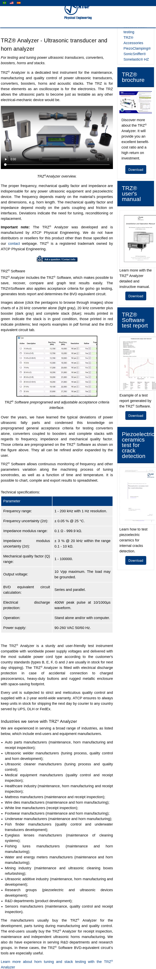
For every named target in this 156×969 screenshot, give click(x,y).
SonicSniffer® (134, 48)
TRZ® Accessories (137, 37)
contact (80, 238)
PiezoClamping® (136, 43)
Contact (30, 955)
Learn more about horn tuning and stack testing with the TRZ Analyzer (55, 923)
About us (13, 955)
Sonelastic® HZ (135, 54)
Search (11, 960)
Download (135, 164)
